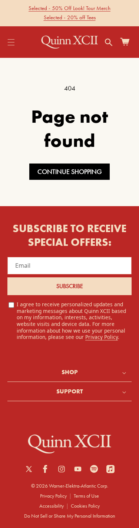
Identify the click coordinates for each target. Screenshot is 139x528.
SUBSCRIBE (69, 286)
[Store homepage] (69, 444)
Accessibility (51, 506)
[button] (11, 42)
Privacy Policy (101, 336)
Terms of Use (86, 496)
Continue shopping (69, 172)
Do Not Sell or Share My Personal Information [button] (69, 516)
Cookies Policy (85, 506)
